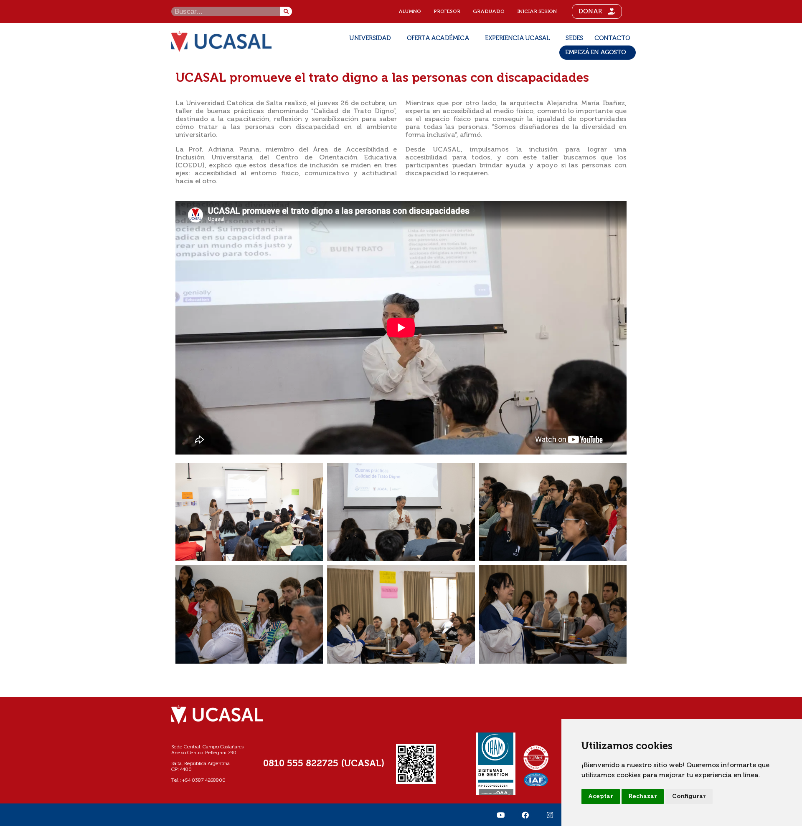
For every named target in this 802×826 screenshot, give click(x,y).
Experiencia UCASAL (517, 38)
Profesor (447, 11)
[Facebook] (525, 815)
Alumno (409, 11)
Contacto (612, 38)
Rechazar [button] (642, 796)
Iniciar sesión (537, 11)
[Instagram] (550, 815)
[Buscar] (286, 11)
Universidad (370, 38)
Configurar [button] (689, 796)
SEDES (574, 38)
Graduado (489, 11)
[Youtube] (500, 815)
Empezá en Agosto (595, 52)
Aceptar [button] (600, 796)
